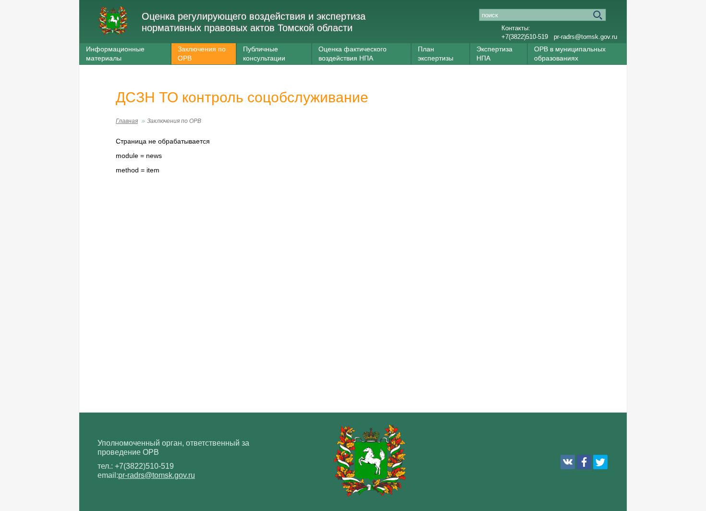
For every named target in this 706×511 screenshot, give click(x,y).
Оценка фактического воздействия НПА (352, 53)
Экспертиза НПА (494, 53)
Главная (127, 121)
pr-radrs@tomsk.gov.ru (585, 36)
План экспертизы (435, 53)
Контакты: (515, 28)
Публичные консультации (264, 53)
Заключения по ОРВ (202, 53)
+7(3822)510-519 (524, 36)
